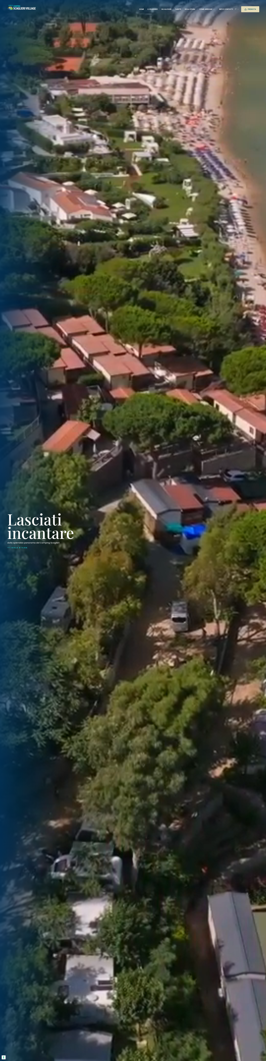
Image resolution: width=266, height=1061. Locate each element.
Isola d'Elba (19, 547)
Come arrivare (206, 9)
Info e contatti (226, 9)
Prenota (251, 9)
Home (141, 9)
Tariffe (178, 9)
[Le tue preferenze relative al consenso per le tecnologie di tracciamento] (4, 1057)
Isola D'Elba (190, 9)
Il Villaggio (153, 9)
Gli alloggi (166, 9)
